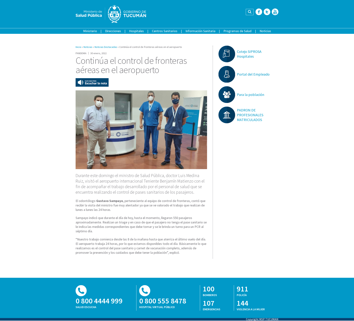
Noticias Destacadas (106, 47)
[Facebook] (259, 12)
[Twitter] (267, 12)
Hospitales (136, 31)
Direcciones (113, 31)
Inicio (78, 47)
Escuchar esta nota (92, 82)
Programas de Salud (237, 31)
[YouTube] (275, 12)
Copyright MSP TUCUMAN (262, 319)
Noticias (265, 31)
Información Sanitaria (200, 31)
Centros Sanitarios (164, 31)
